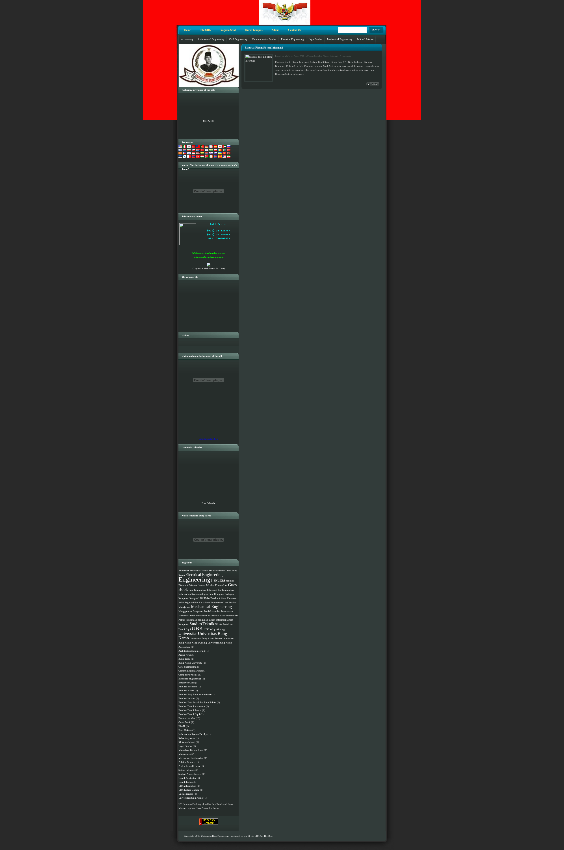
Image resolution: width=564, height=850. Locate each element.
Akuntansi (183, 570)
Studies (195, 623)
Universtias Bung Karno (220, 643)
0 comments (345, 56)
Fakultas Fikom (186, 690)
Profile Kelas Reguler (189, 766)
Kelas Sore (204, 602)
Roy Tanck (217, 804)
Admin (275, 30)
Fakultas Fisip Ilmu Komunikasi (194, 694)
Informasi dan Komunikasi (220, 590)
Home (187, 30)
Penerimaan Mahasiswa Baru (210, 615)
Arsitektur (213, 570)
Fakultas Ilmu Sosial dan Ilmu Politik (197, 702)
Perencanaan (231, 615)
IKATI (181, 726)
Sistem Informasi (330, 56)
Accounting (187, 39)
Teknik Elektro (186, 782)
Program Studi (228, 30)
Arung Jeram (185, 654)
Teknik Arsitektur (224, 624)
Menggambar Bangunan (190, 611)
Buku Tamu (225, 570)
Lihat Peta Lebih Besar (208, 439)
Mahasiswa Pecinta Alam (190, 750)
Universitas (187, 633)
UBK (197, 628)
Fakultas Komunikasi (216, 585)
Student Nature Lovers (189, 774)
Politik (181, 620)
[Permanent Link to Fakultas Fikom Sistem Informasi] (372, 84)
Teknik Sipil (184, 629)
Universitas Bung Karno (202, 635)
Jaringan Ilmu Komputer (211, 594)
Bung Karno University (190, 662)
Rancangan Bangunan (197, 620)
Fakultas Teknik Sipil (189, 714)
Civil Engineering (238, 39)
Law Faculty (229, 602)
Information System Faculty (192, 734)
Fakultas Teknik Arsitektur (191, 706)
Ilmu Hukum (185, 730)
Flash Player (202, 808)
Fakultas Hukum (197, 585)
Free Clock (208, 120)
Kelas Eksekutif (212, 598)
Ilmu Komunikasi (197, 590)
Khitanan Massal (186, 742)
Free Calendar (209, 503)
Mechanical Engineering (339, 39)
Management (185, 754)
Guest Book (184, 722)
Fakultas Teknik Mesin (189, 710)
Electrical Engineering (292, 39)
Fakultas (218, 580)
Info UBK (205, 30)
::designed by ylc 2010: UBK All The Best (251, 836)
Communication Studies (264, 39)
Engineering (194, 579)
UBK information (187, 785)
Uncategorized (185, 793)
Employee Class (186, 682)
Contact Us (294, 30)
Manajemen (184, 607)
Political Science (365, 39)
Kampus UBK (196, 598)
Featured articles (314, 56)
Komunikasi (216, 602)
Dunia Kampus (254, 30)
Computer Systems (187, 674)
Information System (188, 594)
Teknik (208, 623)
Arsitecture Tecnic (198, 570)
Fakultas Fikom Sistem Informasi (264, 47)
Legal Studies (315, 39)
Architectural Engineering (211, 39)
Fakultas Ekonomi (187, 686)
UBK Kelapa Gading (214, 629)
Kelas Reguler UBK (188, 602)
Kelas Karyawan (229, 598)
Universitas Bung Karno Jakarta (206, 638)
